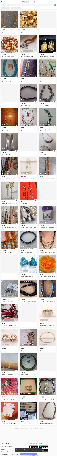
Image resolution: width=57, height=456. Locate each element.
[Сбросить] (51, 5)
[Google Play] (43, 446)
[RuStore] (43, 450)
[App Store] (33, 446)
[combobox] (27, 5)
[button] (16, 28)
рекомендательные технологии (24, 450)
